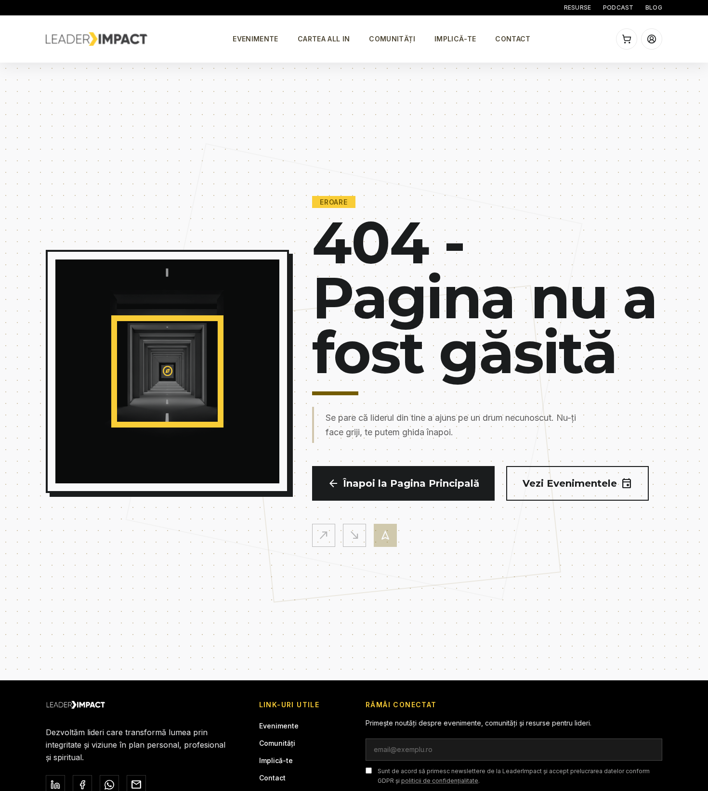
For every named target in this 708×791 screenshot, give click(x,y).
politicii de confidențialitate (439, 780)
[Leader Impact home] (96, 39)
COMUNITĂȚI (392, 39)
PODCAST (618, 7)
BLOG (653, 7)
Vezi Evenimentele (577, 483)
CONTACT (512, 39)
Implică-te (276, 760)
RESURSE (577, 7)
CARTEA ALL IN (324, 39)
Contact (272, 778)
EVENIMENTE (255, 39)
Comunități (277, 743)
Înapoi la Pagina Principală (403, 483)
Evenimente (279, 726)
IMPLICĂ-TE (455, 39)
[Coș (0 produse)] (626, 39)
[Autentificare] (651, 39)
